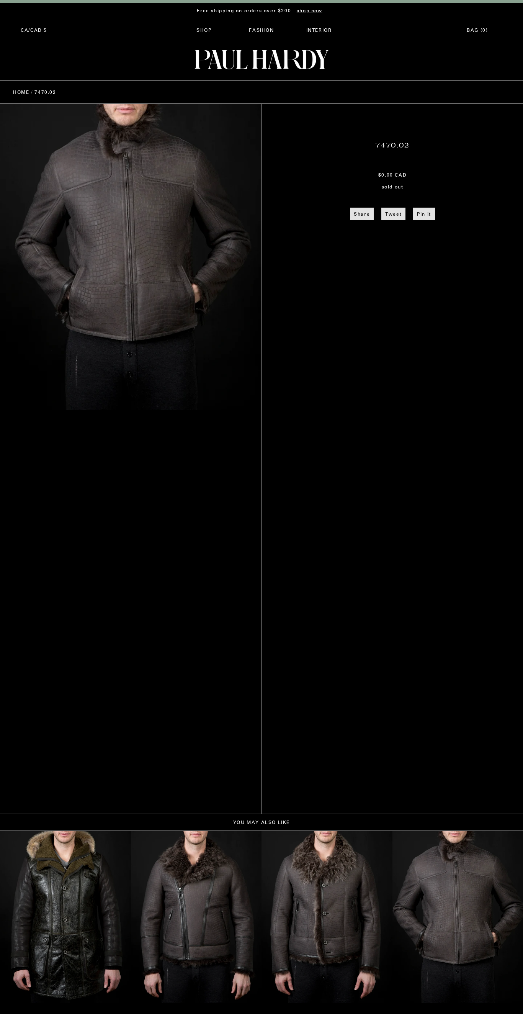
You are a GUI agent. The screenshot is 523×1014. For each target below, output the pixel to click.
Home (21, 92)
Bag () (477, 30)
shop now (309, 10)
